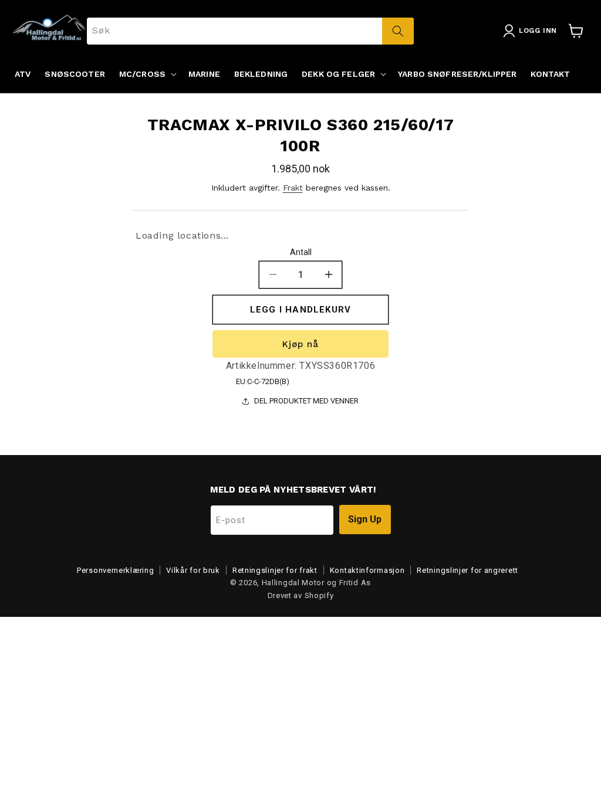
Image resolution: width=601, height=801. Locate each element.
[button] (146, 74)
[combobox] (250, 31)
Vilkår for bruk (193, 570)
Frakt (293, 187)
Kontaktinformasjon (367, 570)
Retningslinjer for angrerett (467, 570)
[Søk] (398, 31)
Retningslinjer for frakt (275, 570)
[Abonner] (365, 519)
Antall (301, 252)
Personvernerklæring (115, 570)
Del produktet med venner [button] (306, 400)
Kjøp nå (300, 344)
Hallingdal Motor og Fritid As (316, 582)
